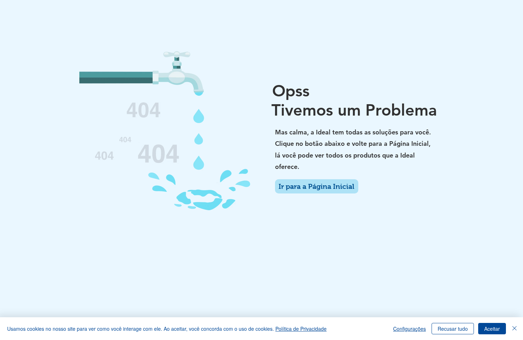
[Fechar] (514, 328)
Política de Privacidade (301, 328)
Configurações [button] (409, 328)
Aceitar (492, 328)
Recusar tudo (453, 328)
